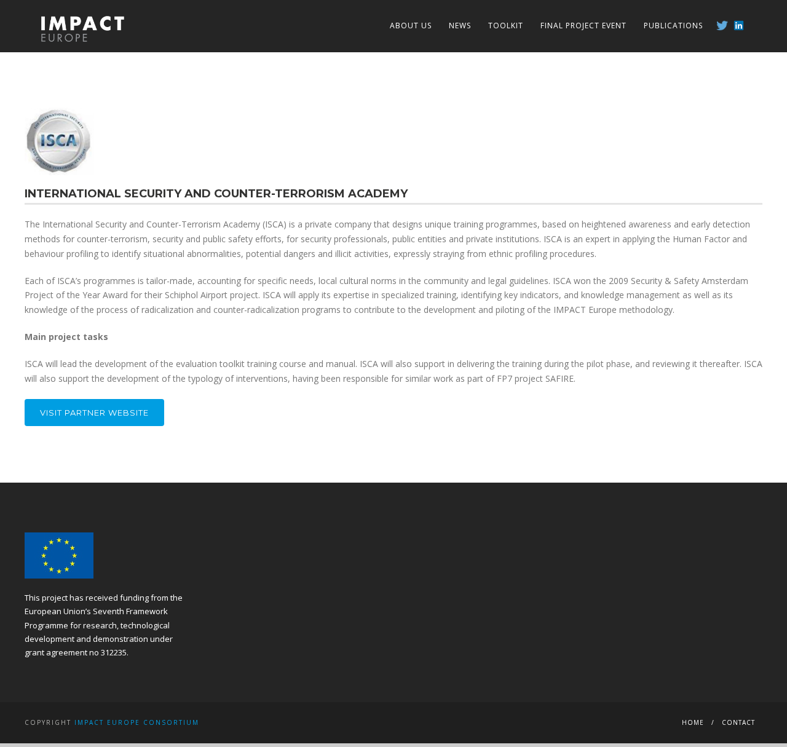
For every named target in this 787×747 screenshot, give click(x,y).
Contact (738, 722)
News (460, 25)
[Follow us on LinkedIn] (738, 25)
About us (411, 25)
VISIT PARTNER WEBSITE (94, 412)
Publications (673, 25)
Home (693, 722)
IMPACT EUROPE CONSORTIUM (136, 722)
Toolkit (505, 25)
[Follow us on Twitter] (722, 25)
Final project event (583, 25)
